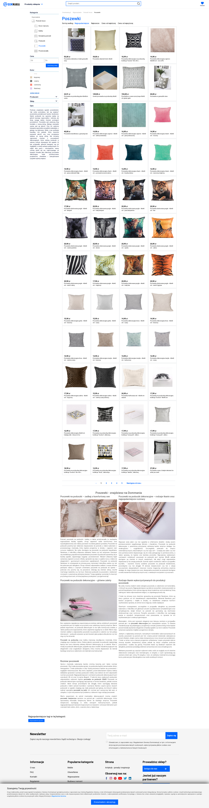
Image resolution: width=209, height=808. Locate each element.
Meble (70, 767)
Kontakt (33, 777)
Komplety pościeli (45, 36)
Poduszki (42, 41)
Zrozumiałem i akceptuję (104, 802)
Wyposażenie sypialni (36, 720)
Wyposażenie (36, 17)
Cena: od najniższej (109, 23)
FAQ (32, 772)
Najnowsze (95, 23)
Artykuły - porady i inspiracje (117, 767)
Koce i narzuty (44, 26)
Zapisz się (171, 735)
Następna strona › (134, 483)
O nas (32, 767)
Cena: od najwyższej (125, 23)
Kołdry (41, 31)
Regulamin (34, 781)
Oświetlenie (73, 772)
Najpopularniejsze (82, 23)
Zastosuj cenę (52, 65)
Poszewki (42, 46)
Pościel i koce (41, 21)
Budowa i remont (75, 781)
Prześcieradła (43, 51)
